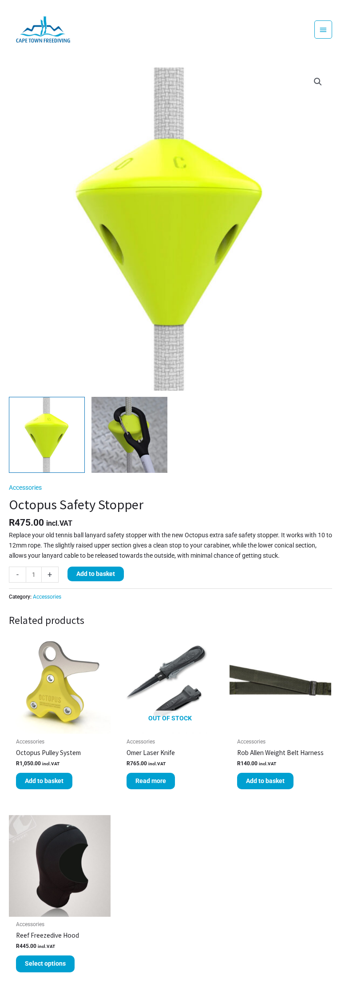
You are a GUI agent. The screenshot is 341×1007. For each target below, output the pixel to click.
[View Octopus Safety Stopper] (47, 435)
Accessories (25, 487)
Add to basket (95, 573)
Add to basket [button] (44, 780)
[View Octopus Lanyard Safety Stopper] (129, 435)
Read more (150, 780)
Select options (45, 963)
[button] (318, 82)
